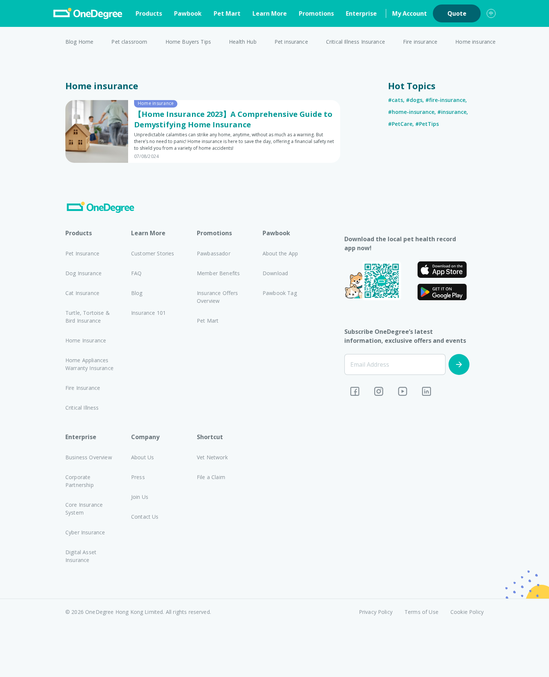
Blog (137, 292)
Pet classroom (129, 41)
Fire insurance (420, 41)
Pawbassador (213, 253)
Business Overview (88, 457)
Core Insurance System (84, 508)
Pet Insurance (82, 253)
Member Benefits (218, 273)
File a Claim (211, 477)
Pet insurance (291, 41)
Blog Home (79, 41)
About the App (280, 253)
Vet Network (212, 457)
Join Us (139, 496)
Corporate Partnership (79, 480)
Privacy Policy (376, 611)
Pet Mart (227, 13)
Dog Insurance (83, 273)
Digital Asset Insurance (80, 556)
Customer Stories (152, 253)
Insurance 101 (148, 312)
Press (138, 477)
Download (275, 273)
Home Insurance (85, 340)
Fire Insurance (82, 387)
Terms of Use (421, 611)
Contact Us (145, 516)
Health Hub (243, 41)
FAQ (136, 273)
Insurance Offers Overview (217, 296)
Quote (456, 13)
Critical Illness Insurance (355, 41)
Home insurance (475, 41)
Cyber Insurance (85, 532)
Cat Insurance (82, 292)
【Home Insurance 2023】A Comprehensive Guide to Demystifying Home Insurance (233, 119)
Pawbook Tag (280, 292)
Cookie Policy (467, 611)
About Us (142, 457)
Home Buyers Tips (188, 41)
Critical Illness (82, 407)
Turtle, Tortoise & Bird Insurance (87, 316)
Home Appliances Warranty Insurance (89, 364)
